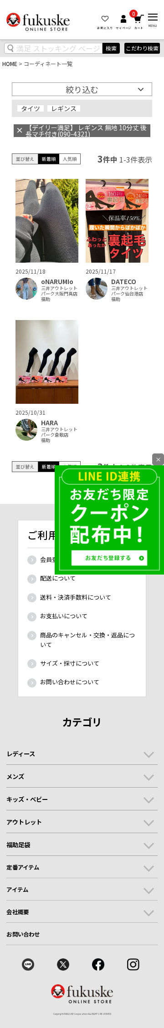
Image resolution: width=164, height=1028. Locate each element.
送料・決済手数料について (75, 597)
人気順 (70, 158)
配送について (58, 578)
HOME (9, 63)
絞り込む (82, 89)
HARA (49, 423)
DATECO (123, 281)
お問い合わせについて (69, 681)
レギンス (64, 108)
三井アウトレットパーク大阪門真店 (59, 290)
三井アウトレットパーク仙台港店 (129, 290)
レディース (20, 753)
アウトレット (24, 821)
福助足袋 (18, 844)
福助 (45, 299)
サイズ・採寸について (69, 663)
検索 (111, 48)
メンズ (15, 776)
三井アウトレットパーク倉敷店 (59, 432)
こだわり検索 (142, 48)
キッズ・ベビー (27, 799)
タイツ (30, 108)
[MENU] (153, 17)
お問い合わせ (23, 934)
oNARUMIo (57, 281)
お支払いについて (63, 615)
